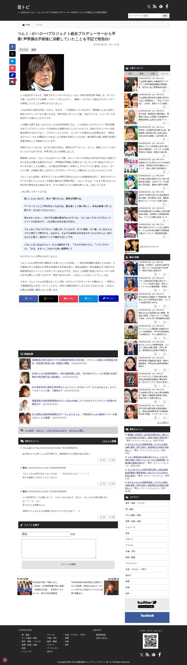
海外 (127, 593)
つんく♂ (40, 430)
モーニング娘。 (76, 430)
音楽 (34, 50)
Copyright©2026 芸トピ (93, 662)
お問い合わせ (101, 638)
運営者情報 (100, 635)
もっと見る (163, 422)
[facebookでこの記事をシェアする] (12, 46)
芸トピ (24, 7)
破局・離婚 (130, 557)
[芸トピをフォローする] (149, 6)
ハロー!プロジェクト (56, 430)
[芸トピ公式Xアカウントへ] (141, 654)
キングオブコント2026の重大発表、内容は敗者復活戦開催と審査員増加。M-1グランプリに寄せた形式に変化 (146, 472)
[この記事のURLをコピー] (12, 75)
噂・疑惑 (129, 509)
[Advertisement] (42, 328)
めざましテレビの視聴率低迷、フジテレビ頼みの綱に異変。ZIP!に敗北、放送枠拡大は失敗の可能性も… (147, 447)
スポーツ (129, 539)
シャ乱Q (29, 430)
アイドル (39, 25)
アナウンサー (131, 563)
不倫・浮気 (130, 551)
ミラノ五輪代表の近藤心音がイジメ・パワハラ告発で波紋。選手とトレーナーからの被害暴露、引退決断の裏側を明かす (147, 460)
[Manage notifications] (5, 660)
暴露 (127, 581)
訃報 (127, 587)
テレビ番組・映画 (133, 515)
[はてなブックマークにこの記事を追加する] (12, 61)
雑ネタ (128, 575)
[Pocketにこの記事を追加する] (12, 68)
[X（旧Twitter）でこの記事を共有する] (12, 54)
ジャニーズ (130, 527)
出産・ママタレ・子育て (136, 569)
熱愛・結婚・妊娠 (133, 521)
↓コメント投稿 (109, 441)
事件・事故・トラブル (135, 503)
